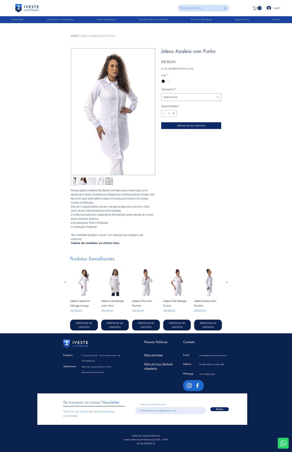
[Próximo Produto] (227, 282)
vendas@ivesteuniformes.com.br (213, 355)
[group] (146, 299)
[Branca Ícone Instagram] (189, 385)
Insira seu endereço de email (152, 404)
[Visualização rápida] (84, 282)
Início (74, 35)
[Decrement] (164, 113)
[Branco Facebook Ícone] (197, 385)
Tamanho (168, 89)
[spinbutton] (169, 113)
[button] (258, 8)
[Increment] (174, 113)
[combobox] (191, 97)
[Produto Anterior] (65, 282)
